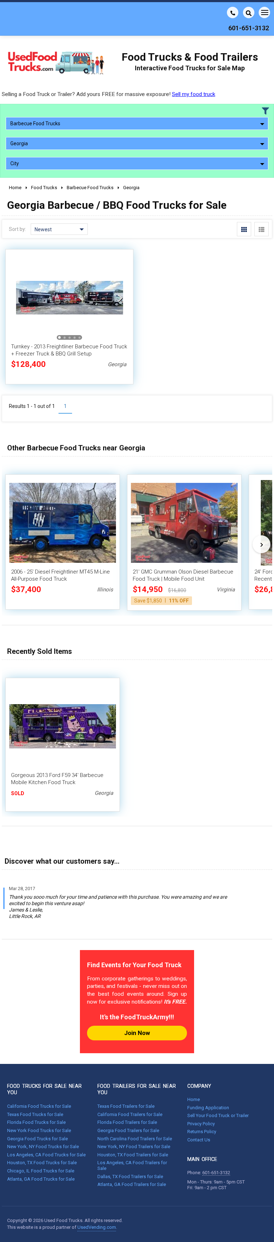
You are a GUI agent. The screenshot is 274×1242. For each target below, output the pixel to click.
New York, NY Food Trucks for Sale (43, 1146)
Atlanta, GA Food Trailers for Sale (131, 1184)
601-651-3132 (216, 1172)
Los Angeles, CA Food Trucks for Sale (46, 1154)
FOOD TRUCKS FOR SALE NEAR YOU (44, 1089)
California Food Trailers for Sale (129, 1114)
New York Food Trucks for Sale (39, 1130)
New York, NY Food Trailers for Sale (133, 1146)
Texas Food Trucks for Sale (35, 1114)
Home (193, 1099)
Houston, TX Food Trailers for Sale (132, 1154)
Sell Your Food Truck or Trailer (218, 1115)
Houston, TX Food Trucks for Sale (42, 1162)
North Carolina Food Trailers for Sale (134, 1138)
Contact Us (198, 1139)
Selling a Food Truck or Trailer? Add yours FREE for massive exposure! (108, 94)
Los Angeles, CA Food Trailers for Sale (132, 1165)
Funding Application (208, 1107)
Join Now (137, 1032)
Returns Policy (201, 1131)
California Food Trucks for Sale (39, 1106)
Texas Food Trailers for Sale (125, 1106)
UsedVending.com (96, 1227)
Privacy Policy (201, 1123)
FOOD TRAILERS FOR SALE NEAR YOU (136, 1089)
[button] (120, 297)
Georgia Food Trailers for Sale (128, 1130)
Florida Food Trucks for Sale (36, 1122)
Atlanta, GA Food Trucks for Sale (41, 1179)
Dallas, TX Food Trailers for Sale (130, 1176)
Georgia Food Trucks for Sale (37, 1138)
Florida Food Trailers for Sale (127, 1122)
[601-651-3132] (232, 12)
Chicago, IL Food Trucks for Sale (40, 1170)
